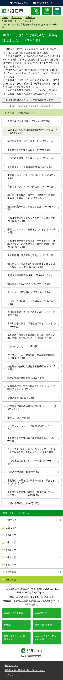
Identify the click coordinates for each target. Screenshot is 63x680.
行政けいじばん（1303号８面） (23, 346)
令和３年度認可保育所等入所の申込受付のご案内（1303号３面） (31, 219)
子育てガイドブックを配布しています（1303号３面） (31, 231)
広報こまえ (16, 17)
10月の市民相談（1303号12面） (23, 503)
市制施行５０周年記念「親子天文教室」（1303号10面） (31, 439)
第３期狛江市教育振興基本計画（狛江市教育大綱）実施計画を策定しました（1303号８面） (31, 336)
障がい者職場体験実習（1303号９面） (27, 378)
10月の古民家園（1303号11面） (23, 472)
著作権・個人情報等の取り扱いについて (25, 670)
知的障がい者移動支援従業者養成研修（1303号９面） (31, 368)
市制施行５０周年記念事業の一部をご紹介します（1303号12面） (31, 482)
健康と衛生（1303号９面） (21, 398)
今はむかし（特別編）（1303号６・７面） (29, 292)
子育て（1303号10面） (19, 417)
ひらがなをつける (44, 3)
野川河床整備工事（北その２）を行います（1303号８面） (31, 313)
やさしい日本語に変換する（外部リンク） (45, 637)
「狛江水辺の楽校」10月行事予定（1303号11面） (30, 462)
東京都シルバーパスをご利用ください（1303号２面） (31, 176)
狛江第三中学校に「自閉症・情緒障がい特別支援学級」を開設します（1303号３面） (31, 196)
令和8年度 (11, 535)
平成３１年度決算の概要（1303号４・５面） (30, 275)
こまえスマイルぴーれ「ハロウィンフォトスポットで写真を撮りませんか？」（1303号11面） (31, 450)
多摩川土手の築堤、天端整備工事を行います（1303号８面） (31, 325)
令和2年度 (30, 17)
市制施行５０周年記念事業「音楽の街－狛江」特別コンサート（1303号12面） (31, 493)
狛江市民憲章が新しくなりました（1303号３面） (30, 208)
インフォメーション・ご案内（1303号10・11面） (30, 427)
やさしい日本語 (21, 3)
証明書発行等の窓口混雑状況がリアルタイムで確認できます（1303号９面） (31, 387)
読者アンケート (13, 520)
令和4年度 (11, 565)
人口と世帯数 (41, 613)
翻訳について (11, 665)
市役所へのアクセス (13, 613)
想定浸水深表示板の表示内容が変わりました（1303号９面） (31, 408)
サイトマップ (11, 675)
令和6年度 (11, 550)
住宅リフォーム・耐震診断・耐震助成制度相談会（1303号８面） (31, 356)
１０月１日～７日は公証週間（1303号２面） (30, 166)
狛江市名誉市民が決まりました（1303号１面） (31, 141)
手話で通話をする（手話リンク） (14, 637)
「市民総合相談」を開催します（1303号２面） (31, 158)
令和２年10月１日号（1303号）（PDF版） (29, 121)
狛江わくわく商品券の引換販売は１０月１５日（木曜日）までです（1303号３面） (31, 265)
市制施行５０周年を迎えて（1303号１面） (29, 149)
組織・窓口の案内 (43, 624)
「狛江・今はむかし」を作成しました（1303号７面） (31, 302)
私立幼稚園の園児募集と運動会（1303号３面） (31, 255)
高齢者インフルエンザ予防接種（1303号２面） (31, 186)
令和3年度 (11, 572)
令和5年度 (11, 557)
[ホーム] (12, 11)
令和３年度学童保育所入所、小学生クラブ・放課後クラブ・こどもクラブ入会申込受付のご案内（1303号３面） (31, 244)
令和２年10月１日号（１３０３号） (18, 21)
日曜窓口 (8, 624)
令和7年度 (11, 542)
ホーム (5, 17)
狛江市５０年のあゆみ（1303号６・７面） (29, 283)
